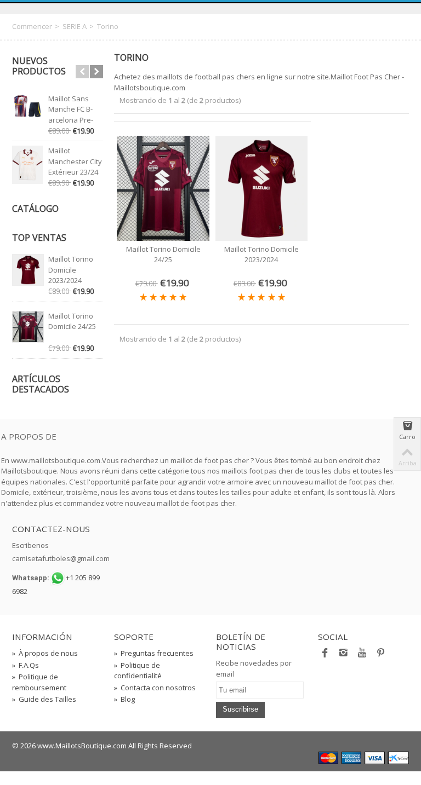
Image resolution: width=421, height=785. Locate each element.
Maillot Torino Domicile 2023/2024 (70, 269)
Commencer (32, 26)
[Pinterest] (381, 655)
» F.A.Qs (25, 665)
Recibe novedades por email (254, 668)
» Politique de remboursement (39, 682)
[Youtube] (362, 655)
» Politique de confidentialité (138, 670)
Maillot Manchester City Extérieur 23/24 (75, 161)
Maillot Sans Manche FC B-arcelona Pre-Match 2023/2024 (70, 120)
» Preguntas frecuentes (154, 653)
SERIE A (74, 26)
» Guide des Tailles (44, 699)
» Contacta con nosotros (155, 687)
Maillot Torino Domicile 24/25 (72, 321)
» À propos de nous (45, 653)
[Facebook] (325, 655)
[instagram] (344, 655)
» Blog (124, 699)
